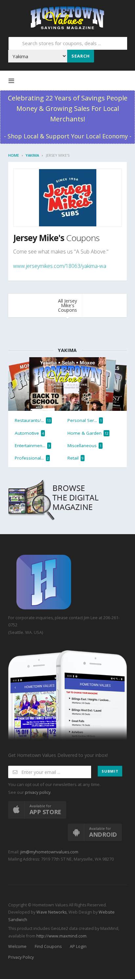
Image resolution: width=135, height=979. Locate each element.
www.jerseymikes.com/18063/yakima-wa (59, 266)
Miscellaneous (85, 445)
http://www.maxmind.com (61, 936)
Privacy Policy (21, 957)
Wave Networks (51, 912)
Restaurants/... (33, 420)
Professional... (32, 458)
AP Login (78, 946)
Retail (76, 458)
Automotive (29, 433)
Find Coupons (48, 946)
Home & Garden (88, 433)
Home (13, 155)
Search (80, 56)
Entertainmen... (32, 445)
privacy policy (37, 792)
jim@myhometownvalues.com (49, 852)
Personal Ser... (85, 420)
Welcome (17, 946)
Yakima (32, 155)
